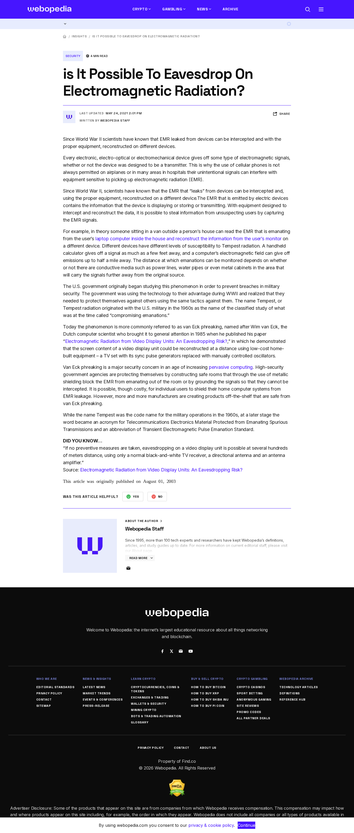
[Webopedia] (50, 9)
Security (73, 56)
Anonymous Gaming (254, 699)
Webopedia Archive (296, 679)
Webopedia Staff (115, 120)
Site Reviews (248, 706)
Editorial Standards (55, 687)
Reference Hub (292, 699)
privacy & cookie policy (211, 825)
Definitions (289, 693)
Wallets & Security (148, 704)
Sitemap (43, 706)
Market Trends (97, 693)
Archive (230, 9)
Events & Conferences (103, 699)
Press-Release (96, 706)
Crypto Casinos (251, 687)
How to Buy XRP (205, 693)
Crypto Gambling (252, 679)
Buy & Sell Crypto (207, 679)
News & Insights (97, 679)
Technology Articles (298, 687)
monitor (274, 238)
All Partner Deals (253, 718)
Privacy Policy (49, 693)
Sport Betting (250, 693)
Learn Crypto (143, 679)
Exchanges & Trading (150, 697)
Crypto (139, 9)
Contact (44, 699)
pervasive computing (231, 367)
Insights (79, 36)
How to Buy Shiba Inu (209, 699)
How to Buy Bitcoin (208, 687)
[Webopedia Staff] (69, 113)
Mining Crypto (144, 710)
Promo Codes (249, 712)
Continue (246, 825)
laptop (102, 238)
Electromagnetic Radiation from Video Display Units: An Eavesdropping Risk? (146, 341)
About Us (208, 748)
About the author (142, 521)
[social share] (162, 652)
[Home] (65, 36)
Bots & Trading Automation (156, 716)
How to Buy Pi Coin (207, 706)
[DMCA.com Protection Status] (177, 782)
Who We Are (46, 679)
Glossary (139, 722)
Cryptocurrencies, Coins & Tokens (155, 689)
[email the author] (128, 568)
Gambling (172, 9)
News (202, 9)
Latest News (94, 687)
